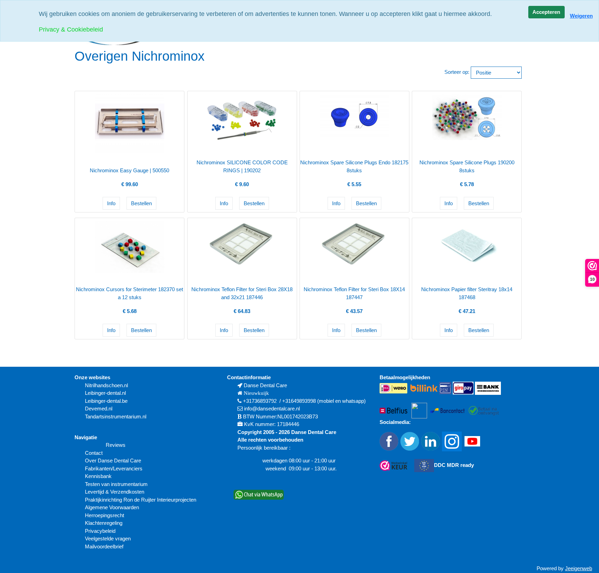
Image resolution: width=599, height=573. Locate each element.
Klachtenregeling (103, 523)
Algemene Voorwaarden (112, 507)
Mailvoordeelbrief (104, 546)
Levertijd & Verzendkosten (114, 492)
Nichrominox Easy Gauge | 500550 (129, 170)
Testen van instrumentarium (116, 484)
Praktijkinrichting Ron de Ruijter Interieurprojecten (140, 500)
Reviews (115, 445)
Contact (94, 453)
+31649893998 (299, 401)
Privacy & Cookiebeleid (71, 29)
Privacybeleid (100, 531)
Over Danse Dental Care (113, 460)
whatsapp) (354, 401)
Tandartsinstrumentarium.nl (115, 416)
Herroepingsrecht (104, 515)
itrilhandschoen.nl (108, 385)
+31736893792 (260, 401)
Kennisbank (98, 476)
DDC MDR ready (454, 465)
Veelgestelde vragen (108, 538)
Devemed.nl (98, 408)
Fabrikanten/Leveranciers (113, 468)
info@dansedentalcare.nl (272, 408)
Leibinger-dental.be (106, 401)
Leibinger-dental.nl (105, 393)
